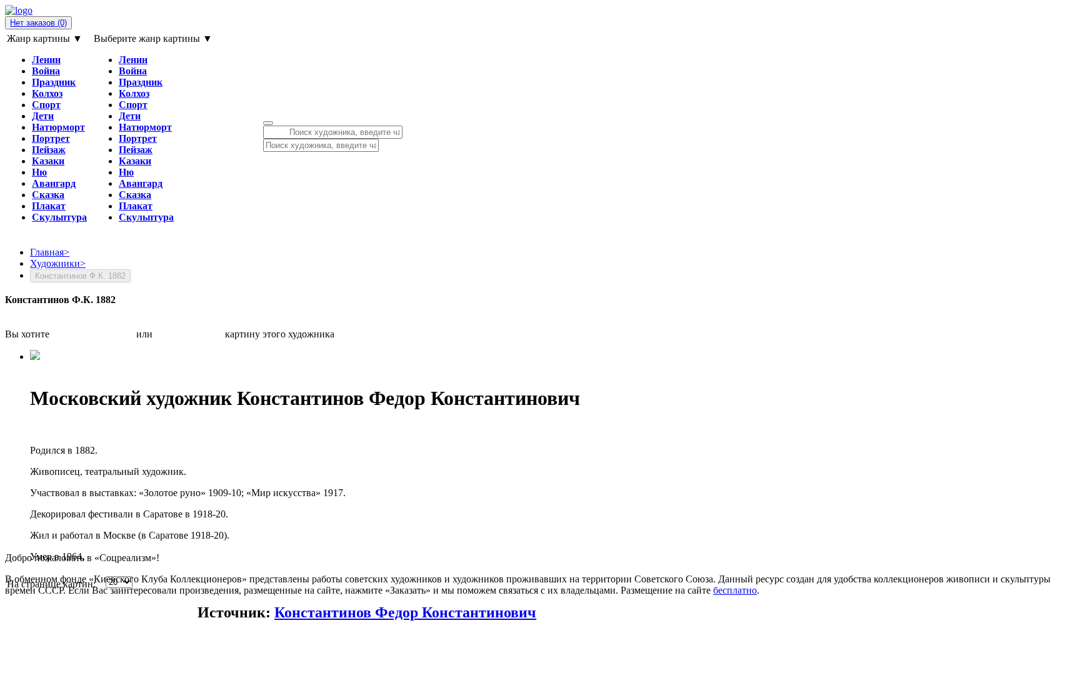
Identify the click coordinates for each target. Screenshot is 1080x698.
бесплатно (735, 590)
